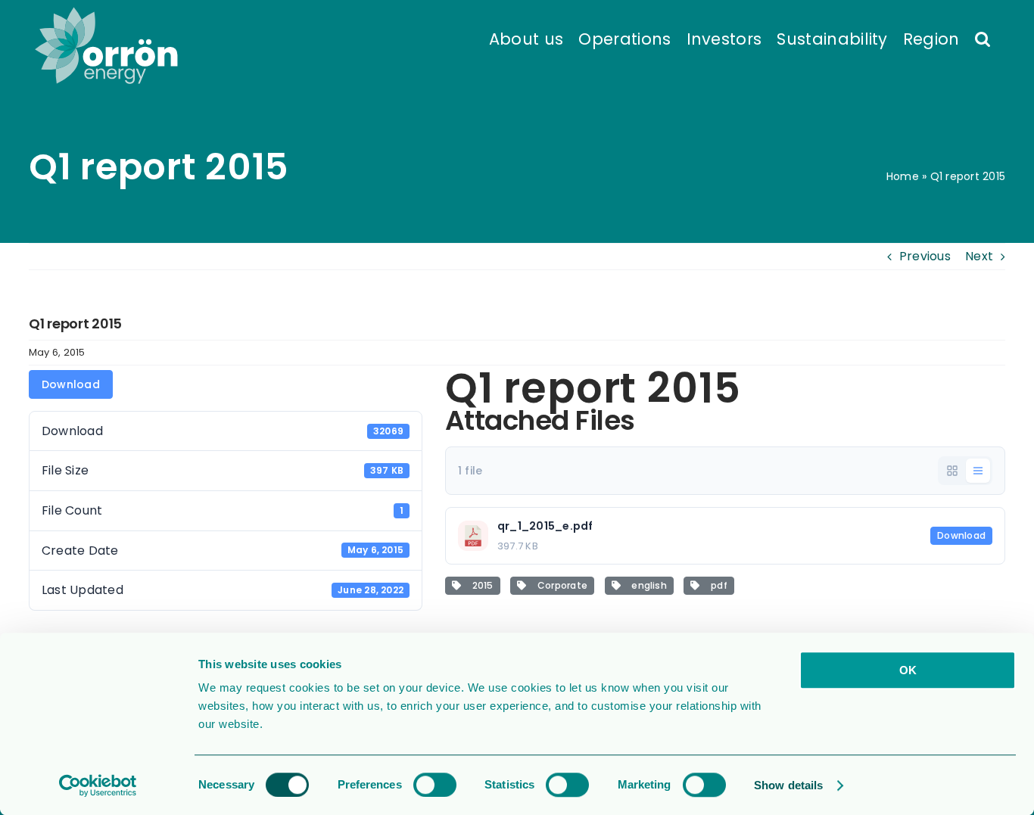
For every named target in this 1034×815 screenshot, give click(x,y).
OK (908, 670)
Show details (788, 785)
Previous (925, 256)
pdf (716, 585)
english (647, 585)
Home (902, 176)
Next (979, 256)
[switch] (434, 785)
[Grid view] (952, 471)
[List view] (978, 471)
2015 (480, 585)
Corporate (559, 585)
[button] (982, 38)
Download (71, 384)
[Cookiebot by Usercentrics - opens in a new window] (98, 785)
